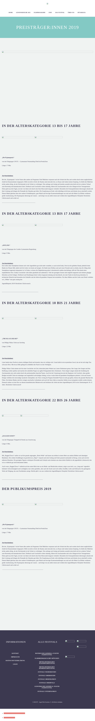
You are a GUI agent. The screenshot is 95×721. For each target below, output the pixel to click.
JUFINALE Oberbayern (47, 675)
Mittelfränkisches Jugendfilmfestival (47, 662)
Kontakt (15, 653)
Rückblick (82, 12)
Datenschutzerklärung (15, 660)
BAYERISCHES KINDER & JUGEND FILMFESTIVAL (47, 654)
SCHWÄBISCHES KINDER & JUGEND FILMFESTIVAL (47, 687)
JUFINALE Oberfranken (47, 679)
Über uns (71, 12)
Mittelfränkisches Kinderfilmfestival (47, 667)
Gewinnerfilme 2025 (23, 12)
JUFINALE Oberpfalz (47, 683)
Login (15, 664)
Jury (50, 12)
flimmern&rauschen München (47, 658)
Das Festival (59, 12)
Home (11, 12)
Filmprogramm (39, 12)
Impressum (15, 657)
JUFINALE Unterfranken (46, 691)
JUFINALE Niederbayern (47, 672)
